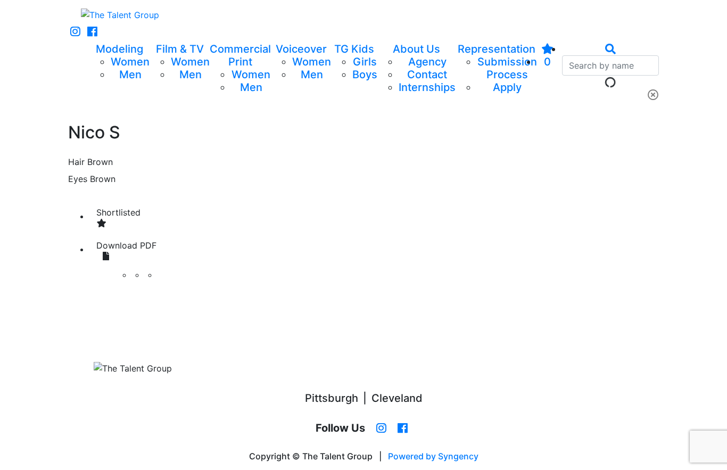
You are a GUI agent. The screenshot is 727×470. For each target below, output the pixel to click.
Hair (76, 161)
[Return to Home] (120, 15)
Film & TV (180, 49)
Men (130, 74)
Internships (427, 87)
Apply (507, 87)
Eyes (77, 179)
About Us (416, 49)
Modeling (119, 49)
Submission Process (507, 68)
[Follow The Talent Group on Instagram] (75, 32)
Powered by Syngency (433, 456)
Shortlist (118, 212)
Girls (365, 61)
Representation (496, 49)
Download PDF (126, 245)
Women (130, 61)
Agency (427, 61)
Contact (427, 74)
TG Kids (354, 49)
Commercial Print (240, 55)
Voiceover (301, 49)
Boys (364, 74)
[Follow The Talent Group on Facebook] (92, 32)
